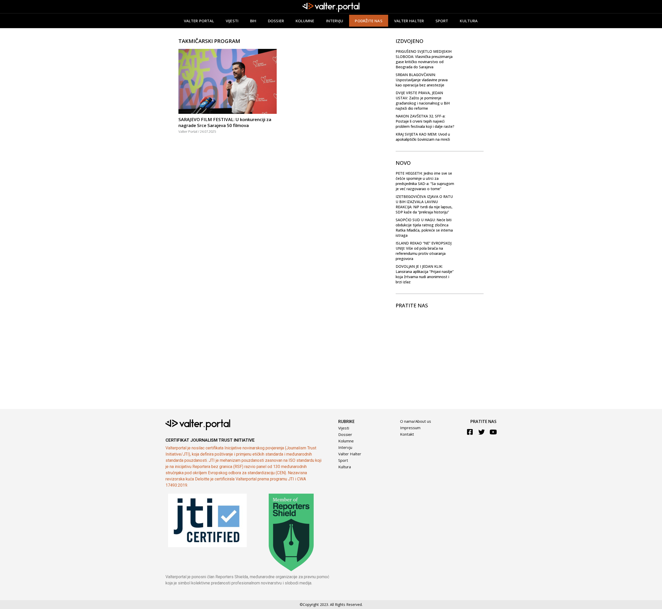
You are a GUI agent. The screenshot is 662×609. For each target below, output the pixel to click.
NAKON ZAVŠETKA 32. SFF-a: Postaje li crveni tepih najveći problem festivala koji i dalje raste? (425, 121)
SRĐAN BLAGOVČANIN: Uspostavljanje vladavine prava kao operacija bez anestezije (422, 79)
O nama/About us (415, 421)
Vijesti (232, 20)
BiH (253, 20)
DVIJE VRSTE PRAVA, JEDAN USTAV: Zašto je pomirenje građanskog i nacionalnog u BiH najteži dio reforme (423, 100)
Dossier (276, 20)
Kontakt (407, 434)
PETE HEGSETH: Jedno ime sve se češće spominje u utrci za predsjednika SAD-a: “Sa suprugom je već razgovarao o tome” (425, 181)
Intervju (334, 20)
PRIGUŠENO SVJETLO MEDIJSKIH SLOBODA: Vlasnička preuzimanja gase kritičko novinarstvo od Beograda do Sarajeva (424, 59)
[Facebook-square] (470, 432)
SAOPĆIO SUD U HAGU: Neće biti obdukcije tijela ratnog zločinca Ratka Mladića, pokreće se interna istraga (424, 227)
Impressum (410, 427)
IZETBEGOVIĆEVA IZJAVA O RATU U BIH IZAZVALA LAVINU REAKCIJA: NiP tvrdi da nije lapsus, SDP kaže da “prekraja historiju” (424, 204)
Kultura (469, 20)
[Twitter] (481, 432)
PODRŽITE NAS (368, 20)
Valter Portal (199, 20)
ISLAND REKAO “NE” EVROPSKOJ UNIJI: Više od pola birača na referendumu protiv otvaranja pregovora (424, 251)
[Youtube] (493, 432)
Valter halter (409, 20)
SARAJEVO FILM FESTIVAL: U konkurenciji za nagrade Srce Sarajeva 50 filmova (224, 122)
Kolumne (305, 20)
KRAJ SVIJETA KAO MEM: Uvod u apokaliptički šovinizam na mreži (423, 137)
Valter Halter (349, 453)
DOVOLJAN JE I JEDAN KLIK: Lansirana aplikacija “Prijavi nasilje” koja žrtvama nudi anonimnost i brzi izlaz (425, 274)
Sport (441, 20)
